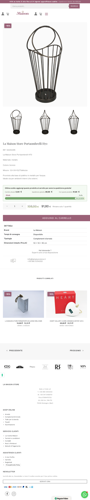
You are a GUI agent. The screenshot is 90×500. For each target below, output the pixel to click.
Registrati (8, 462)
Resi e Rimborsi (11, 443)
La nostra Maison (11, 436)
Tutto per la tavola (11, 419)
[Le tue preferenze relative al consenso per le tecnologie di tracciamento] (2, 375)
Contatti (8, 441)
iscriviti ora (45, 481)
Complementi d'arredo (42, 239)
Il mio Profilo (10, 457)
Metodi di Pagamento (13, 446)
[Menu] (46, 14)
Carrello (8, 460)
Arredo (7, 414)
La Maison (37, 230)
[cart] (40, 14)
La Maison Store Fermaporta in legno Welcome (23, 321)
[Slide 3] (73, 122)
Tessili (7, 422)
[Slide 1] (16, 122)
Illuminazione (10, 425)
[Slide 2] (45, 122)
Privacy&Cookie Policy (13, 465)
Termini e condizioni (12, 438)
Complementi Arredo (12, 417)
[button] (7, 206)
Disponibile (38, 234)
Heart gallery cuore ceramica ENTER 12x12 (66, 321)
